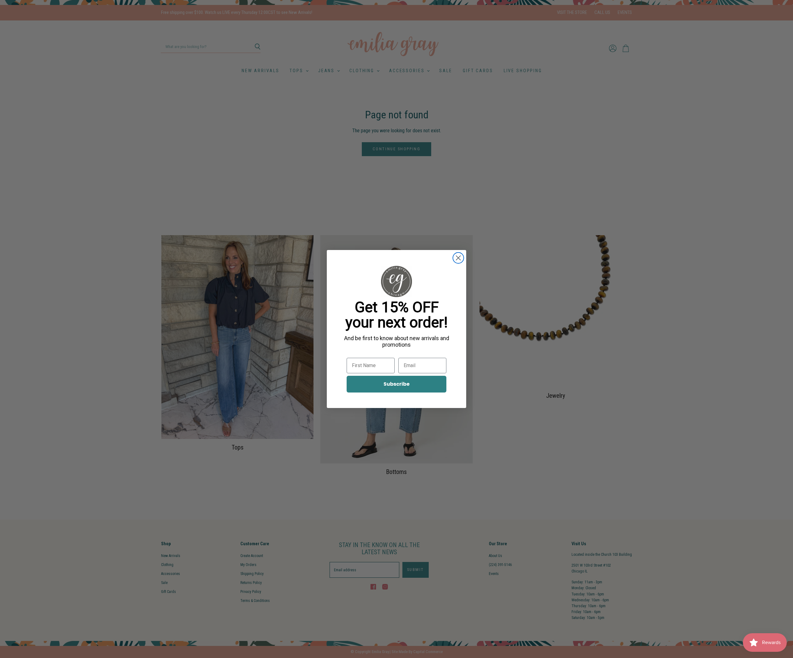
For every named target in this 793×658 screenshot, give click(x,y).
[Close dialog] (458, 257)
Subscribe (396, 384)
